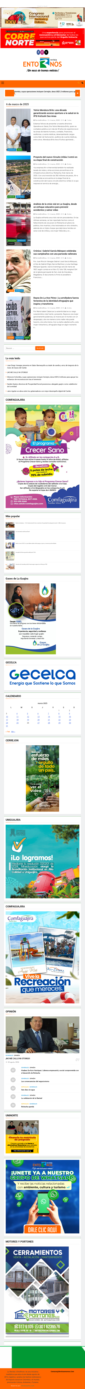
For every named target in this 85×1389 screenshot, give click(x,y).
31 (7, 726)
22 (59, 720)
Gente (27, 338)
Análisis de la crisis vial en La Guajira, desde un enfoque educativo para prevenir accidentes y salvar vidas (55, 207)
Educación (12, 241)
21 (49, 720)
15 (59, 717)
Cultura (11, 291)
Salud (19, 150)
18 (17, 720)
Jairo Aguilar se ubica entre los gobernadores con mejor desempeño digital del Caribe (39, 391)
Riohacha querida (27, 1107)
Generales (11, 150)
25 (17, 723)
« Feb (8, 732)
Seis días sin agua (28, 1090)
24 (7, 723)
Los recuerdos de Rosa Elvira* (23, 531)
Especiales (25, 1087)
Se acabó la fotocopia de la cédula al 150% (26, 552)
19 (28, 720)
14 (49, 717)
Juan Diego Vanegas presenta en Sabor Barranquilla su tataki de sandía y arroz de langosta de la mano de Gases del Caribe (36, 76)
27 (39, 723)
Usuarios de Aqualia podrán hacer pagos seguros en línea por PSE (31, 564)
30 (70, 723)
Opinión (11, 244)
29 (59, 723)
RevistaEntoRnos (41, 120)
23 (70, 720)
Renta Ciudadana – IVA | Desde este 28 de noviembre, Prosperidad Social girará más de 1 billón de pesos (41, 523)
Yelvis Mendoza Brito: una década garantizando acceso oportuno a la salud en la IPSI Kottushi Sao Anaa (56, 113)
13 (39, 717)
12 (28, 717)
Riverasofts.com (27, 1386)
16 (70, 717)
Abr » (13, 732)
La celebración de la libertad (31, 1098)
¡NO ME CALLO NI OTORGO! (17, 372)
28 (49, 723)
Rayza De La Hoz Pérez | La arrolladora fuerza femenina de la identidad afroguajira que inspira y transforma (56, 301)
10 (7, 717)
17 (7, 720)
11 (17, 717)
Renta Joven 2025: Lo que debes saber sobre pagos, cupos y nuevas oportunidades (36, 543)
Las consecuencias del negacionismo (35, 1081)
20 (39, 720)
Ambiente (11, 197)
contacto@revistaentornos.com (62, 1372)
